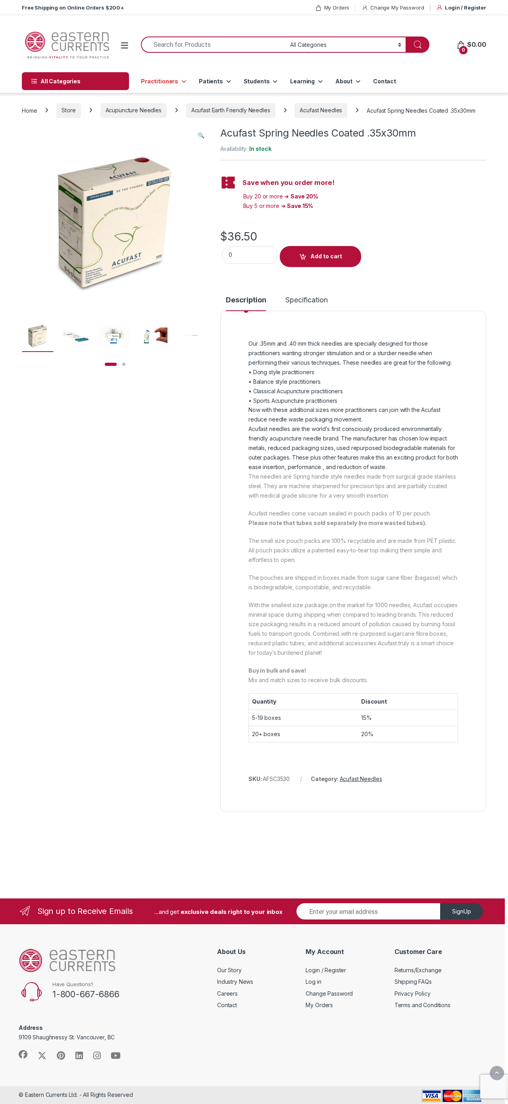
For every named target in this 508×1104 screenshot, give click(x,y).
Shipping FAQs (413, 981)
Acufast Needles (321, 110)
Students (257, 81)
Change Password (329, 993)
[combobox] (213, 45)
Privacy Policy (412, 993)
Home (29, 110)
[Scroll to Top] (497, 1073)
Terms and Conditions (422, 1005)
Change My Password (397, 7)
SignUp (461, 911)
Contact (384, 81)
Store (68, 110)
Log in (313, 981)
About (343, 81)
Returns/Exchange (418, 970)
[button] (201, 135)
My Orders (337, 7)
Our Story (229, 970)
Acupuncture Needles (134, 110)
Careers (227, 993)
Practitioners (159, 81)
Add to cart (326, 256)
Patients (211, 81)
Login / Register (465, 7)
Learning (302, 81)
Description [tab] (246, 300)
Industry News (235, 981)
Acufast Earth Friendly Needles (230, 110)
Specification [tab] (306, 300)
